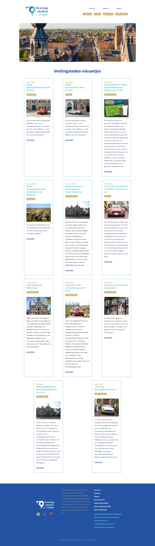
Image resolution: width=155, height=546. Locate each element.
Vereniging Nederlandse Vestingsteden (108, 514)
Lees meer (30, 140)
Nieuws (119, 8)
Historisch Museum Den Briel (104, 527)
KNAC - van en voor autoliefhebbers (106, 517)
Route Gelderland (100, 510)
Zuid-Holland (108, 14)
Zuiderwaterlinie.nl (101, 521)
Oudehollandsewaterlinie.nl (104, 524)
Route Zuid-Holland (101, 503)
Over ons (92, 8)
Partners (106, 8)
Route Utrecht (99, 500)
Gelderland (87, 14)
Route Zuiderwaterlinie (102, 506)
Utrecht (97, 14)
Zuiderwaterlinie (121, 14)
